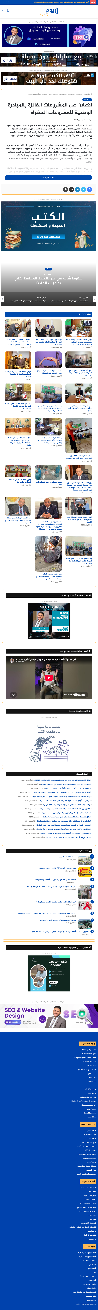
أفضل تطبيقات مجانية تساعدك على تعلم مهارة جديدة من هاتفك (67, 817)
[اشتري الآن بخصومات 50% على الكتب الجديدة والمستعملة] (48, 227)
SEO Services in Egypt (88, 1203)
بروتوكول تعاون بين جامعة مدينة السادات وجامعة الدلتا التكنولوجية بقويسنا (48, 342)
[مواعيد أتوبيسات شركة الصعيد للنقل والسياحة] (85, 924)
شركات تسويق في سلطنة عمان (84, 1292)
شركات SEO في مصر (88, 1223)
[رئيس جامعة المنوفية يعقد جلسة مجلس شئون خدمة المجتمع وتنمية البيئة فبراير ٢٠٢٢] (78, 328)
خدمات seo (92, 1215)
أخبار (48, 269)
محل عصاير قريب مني (88, 1097)
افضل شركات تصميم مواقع (86, 1207)
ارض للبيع (92, 1264)
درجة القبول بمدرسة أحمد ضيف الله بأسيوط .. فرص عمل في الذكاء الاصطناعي (62, 931)
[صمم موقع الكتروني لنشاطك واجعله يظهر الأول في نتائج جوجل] (49, 1016)
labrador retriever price (88, 1187)
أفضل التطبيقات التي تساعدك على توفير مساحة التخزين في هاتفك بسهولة (62, 792)
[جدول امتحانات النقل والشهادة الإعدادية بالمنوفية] (18, 471)
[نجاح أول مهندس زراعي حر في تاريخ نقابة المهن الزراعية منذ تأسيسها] (78, 359)
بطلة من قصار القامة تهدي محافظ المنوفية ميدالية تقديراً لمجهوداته (18, 406)
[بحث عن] (3, 12)
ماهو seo (93, 1219)
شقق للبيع (92, 1268)
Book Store (92, 1117)
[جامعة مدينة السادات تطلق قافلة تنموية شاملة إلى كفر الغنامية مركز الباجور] (78, 546)
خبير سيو (92, 1077)
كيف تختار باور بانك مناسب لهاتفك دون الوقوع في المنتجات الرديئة (66, 784)
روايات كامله (91, 1288)
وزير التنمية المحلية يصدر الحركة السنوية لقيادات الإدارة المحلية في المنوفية (18, 520)
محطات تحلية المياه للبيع (86, 1166)
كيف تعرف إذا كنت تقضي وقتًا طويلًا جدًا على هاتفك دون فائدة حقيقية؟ (64, 821)
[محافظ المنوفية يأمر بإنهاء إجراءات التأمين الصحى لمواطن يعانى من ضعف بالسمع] (48, 426)
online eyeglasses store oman (86, 1304)
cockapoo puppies (89, 1284)
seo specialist (91, 1065)
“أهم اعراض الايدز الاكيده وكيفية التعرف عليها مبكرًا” (56, 902)
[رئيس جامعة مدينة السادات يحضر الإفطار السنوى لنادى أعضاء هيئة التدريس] (78, 506)
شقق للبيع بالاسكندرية (87, 1256)
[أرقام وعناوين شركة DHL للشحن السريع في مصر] (85, 872)
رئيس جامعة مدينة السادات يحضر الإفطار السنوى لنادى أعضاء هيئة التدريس (79, 520)
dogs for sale (91, 1109)
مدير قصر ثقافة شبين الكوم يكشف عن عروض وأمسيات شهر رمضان (80, 408)
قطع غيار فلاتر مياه (89, 1142)
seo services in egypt (89, 1053)
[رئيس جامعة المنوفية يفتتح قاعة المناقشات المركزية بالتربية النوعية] (18, 360)
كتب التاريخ (92, 1073)
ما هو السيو (92, 1231)
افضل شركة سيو (90, 1195)
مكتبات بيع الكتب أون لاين (86, 1069)
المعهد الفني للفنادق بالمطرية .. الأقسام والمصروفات (55, 879)
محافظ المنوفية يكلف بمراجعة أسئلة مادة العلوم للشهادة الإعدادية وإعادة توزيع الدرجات (19, 342)
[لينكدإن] (77, 189)
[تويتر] (83, 189)
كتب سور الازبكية (90, 1235)
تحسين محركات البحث (88, 1260)
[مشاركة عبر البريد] (71, 189)
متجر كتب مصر (91, 1296)
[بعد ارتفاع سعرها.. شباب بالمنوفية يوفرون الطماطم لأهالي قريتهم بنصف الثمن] (48, 554)
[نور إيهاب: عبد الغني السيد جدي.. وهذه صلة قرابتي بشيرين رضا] (85, 892)
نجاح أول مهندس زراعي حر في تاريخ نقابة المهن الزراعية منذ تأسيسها (80, 373)
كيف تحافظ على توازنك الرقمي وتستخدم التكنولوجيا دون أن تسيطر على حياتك (60, 2)
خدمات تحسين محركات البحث (85, 1057)
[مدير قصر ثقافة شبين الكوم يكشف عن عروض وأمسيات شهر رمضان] (78, 394)
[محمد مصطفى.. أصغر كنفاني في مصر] (48, 472)
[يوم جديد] (49, 11)
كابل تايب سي (91, 1170)
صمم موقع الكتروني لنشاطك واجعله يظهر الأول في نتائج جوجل (49, 22)
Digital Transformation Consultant (83, 1101)
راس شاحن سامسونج (88, 1105)
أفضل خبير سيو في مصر (49, 954)
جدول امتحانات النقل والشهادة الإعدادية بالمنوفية (19, 481)
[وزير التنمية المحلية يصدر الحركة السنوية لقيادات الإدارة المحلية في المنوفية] (18, 506)
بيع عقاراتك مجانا (49, 51)
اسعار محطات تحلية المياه (86, 1174)
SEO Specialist (90, 1089)
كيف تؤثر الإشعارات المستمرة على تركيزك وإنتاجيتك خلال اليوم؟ (67, 804)
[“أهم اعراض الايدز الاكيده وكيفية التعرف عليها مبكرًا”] (85, 905)
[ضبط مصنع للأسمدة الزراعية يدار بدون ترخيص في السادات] (48, 359)
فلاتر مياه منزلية (90, 1134)
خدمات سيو (92, 1191)
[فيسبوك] (89, 189)
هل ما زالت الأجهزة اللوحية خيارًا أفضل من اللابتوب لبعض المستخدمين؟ (65, 800)
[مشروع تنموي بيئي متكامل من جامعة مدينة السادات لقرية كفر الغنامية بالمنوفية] (48, 394)
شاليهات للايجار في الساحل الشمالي (82, 1227)
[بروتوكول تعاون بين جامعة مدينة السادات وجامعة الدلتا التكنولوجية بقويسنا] (48, 328)
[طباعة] (65, 189)
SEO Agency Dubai (89, 1049)
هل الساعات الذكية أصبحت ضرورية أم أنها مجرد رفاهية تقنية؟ (68, 788)
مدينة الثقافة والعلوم (67, 857)
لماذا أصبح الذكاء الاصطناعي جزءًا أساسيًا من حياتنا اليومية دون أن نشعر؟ (64, 829)
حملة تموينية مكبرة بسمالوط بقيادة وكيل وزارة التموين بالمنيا (48, 280)
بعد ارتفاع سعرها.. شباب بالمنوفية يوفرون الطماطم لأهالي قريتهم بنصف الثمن (49, 576)
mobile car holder (90, 1199)
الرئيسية (87, 94)
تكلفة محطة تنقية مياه (87, 1154)
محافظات (79, 94)
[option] (48, 280)
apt (95, 1272)
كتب (94, 1085)
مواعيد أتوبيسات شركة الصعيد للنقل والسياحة (58, 920)
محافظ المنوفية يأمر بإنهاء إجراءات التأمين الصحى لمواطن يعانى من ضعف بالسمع (50, 440)
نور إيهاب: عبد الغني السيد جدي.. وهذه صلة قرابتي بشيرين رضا (51, 886)
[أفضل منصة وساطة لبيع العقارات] (49, 60)
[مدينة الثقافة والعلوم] (85, 860)
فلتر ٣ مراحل (91, 1138)
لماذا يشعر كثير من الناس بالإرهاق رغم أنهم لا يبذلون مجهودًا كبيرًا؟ (66, 813)
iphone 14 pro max (89, 1113)
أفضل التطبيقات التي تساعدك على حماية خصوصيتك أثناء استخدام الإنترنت (62, 780)
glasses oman (91, 1300)
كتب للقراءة (92, 1081)
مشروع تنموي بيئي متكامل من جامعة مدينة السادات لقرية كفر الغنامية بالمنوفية (49, 408)
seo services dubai (89, 1061)
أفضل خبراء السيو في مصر (49, 601)
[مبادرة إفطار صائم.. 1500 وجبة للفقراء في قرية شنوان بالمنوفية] (78, 435)
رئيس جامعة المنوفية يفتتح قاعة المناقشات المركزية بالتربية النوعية (18, 374)
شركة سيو (92, 1280)
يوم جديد (92, 1239)
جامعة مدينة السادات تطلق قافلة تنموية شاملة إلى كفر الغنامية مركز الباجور (79, 561)
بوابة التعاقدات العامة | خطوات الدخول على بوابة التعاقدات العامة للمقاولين (46, 913)
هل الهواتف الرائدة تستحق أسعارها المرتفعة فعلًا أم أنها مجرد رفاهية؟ (65, 833)
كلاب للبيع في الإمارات (87, 1211)
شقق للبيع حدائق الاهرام (87, 1252)
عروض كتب (92, 1093)
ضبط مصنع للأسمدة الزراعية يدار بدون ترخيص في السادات (49, 372)
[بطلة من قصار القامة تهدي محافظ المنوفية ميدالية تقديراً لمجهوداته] (18, 392)
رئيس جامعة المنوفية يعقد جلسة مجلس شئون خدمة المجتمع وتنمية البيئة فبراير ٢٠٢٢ (79, 342)
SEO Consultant (90, 1150)
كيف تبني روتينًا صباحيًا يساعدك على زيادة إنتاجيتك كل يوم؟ (68, 837)
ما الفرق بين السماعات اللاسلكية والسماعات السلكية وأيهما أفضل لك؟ (65, 808)
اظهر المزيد (49, 177)
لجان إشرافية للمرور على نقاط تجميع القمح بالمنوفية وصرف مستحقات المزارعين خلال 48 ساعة (19, 441)
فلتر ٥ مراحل (91, 1130)
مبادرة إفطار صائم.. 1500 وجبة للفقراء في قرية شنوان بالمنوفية (79, 457)
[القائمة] (95, 12)
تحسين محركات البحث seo (86, 1146)
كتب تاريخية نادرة (89, 1158)
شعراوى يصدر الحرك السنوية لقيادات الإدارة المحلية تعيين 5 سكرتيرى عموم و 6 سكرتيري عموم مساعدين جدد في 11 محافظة (49, 525)
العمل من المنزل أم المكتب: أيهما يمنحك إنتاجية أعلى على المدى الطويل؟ (63, 825)
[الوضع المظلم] (7, 12)
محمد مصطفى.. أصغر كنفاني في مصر (49, 483)
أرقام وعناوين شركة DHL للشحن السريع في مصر (57, 868)
